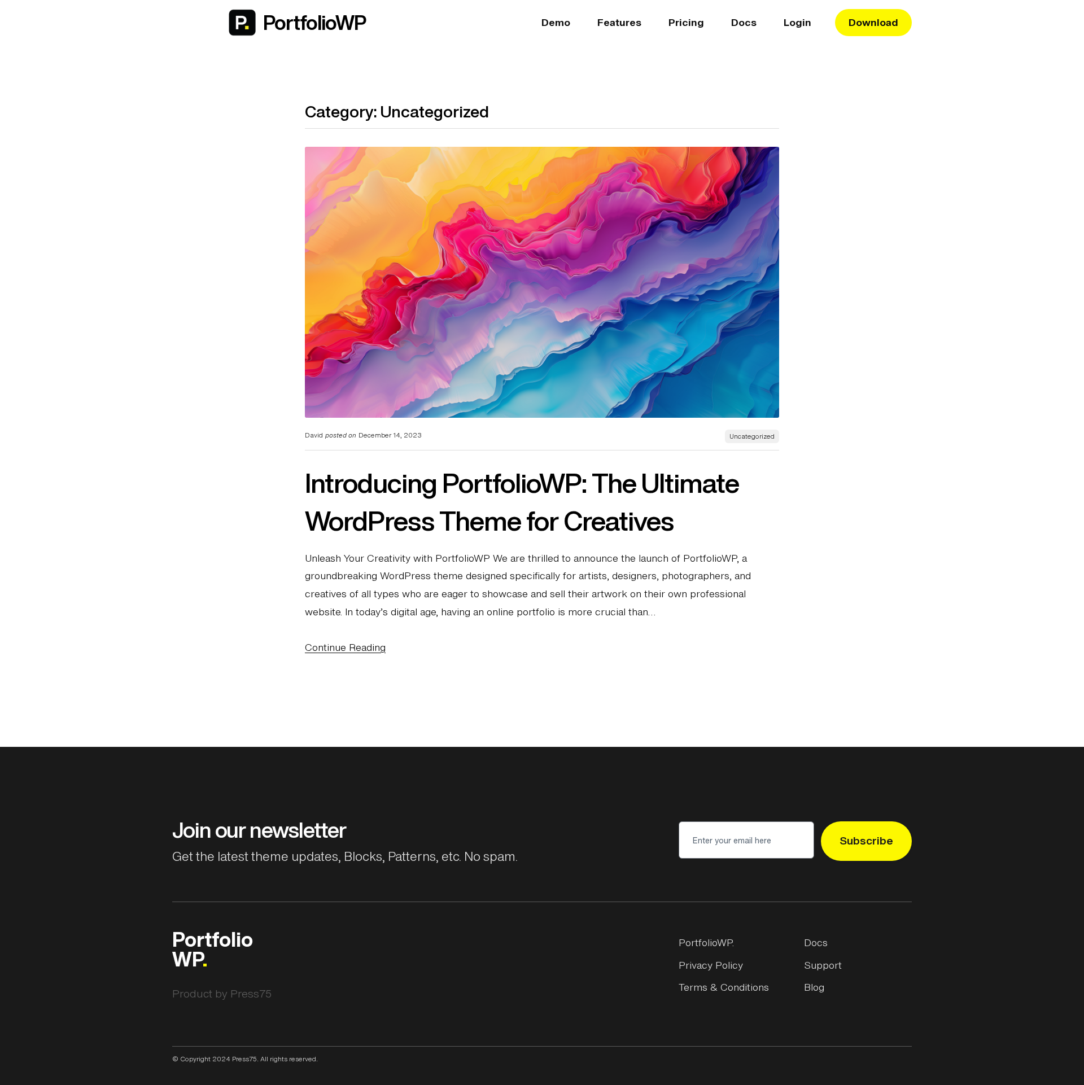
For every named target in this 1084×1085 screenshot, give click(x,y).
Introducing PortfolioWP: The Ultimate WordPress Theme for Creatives (522, 502)
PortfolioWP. (706, 942)
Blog (814, 986)
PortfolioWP (314, 22)
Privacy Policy (711, 964)
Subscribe (866, 840)
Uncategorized (752, 436)
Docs (816, 942)
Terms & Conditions (724, 986)
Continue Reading (345, 647)
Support (823, 964)
